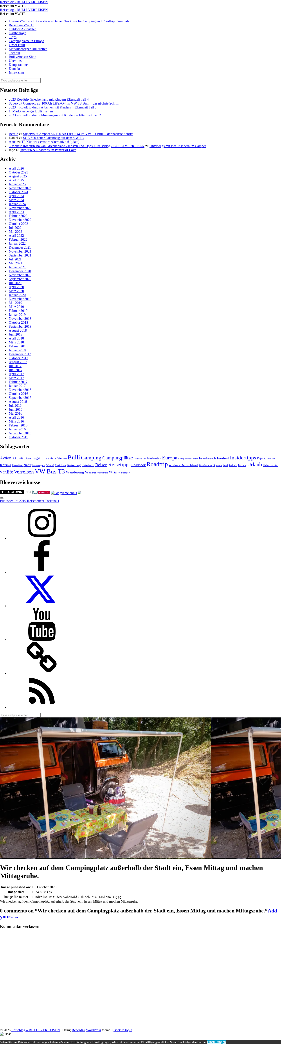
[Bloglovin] (42, 673)
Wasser (90, 472)
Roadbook (138, 465)
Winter (113, 472)
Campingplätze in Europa (26, 41)
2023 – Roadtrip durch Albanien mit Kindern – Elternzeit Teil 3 (53, 107)
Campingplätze (117, 458)
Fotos (195, 458)
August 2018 (18, 330)
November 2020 (20, 275)
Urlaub (254, 464)
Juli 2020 (15, 283)
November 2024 (20, 188)
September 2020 (20, 279)
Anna (12, 142)
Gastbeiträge (17, 33)
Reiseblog (74, 465)
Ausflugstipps (36, 458)
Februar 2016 (18, 425)
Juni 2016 (15, 409)
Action (5, 458)
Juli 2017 (15, 366)
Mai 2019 (15, 303)
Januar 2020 (17, 295)
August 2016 (18, 401)
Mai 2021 (15, 263)
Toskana (242, 465)
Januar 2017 (17, 386)
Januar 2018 (17, 350)
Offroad (50, 465)
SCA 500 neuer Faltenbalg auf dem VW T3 (53, 138)
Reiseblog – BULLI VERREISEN (35, 1030)
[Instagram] (42, 538)
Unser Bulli (17, 45)
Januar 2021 (17, 267)
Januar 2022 (17, 243)
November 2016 (20, 390)
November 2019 (20, 299)
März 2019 (16, 307)
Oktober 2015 (18, 437)
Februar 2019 (18, 310)
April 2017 (16, 374)
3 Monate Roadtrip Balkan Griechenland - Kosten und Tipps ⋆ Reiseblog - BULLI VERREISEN (76, 146)
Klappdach (269, 458)
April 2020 (16, 287)
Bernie (13, 134)
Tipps (12, 37)
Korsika (5, 465)
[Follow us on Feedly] (42, 707)
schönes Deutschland (183, 465)
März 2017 (16, 378)
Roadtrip (157, 464)
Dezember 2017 (20, 354)
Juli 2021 (15, 259)
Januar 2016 (17, 429)
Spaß (225, 465)
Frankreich (207, 458)
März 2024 (16, 200)
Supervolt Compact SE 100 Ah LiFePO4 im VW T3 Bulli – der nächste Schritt (63, 103)
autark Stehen (57, 458)
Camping (91, 458)
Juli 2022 (15, 227)
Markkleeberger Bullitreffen (28, 49)
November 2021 (20, 251)
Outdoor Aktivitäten (22, 29)
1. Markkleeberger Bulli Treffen (31, 111)
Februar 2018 (18, 346)
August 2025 (18, 176)
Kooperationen (19, 65)
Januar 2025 (17, 184)
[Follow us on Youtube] (42, 639)
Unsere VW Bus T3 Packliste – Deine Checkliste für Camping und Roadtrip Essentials (69, 21)
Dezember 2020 (20, 271)
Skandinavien (206, 465)
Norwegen (38, 465)
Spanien (217, 465)
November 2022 (20, 220)
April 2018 (16, 338)
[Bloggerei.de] (41, 493)
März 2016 (16, 421)
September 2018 (20, 326)
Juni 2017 (15, 370)
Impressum (16, 72)
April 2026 (16, 168)
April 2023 (16, 212)
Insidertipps (243, 457)
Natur (27, 465)
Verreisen (24, 472)
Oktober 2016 (18, 394)
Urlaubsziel (270, 465)
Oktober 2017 (18, 358)
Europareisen (185, 458)
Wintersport (124, 472)
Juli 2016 (15, 405)
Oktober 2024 (18, 192)
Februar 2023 (18, 216)
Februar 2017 (18, 382)
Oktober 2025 (18, 172)
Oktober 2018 (18, 322)
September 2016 (20, 397)
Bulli (74, 457)
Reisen (101, 464)
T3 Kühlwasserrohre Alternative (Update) (50, 142)
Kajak (260, 458)
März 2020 (16, 291)
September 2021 (20, 255)
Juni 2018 (15, 334)
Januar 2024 (17, 204)
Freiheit (223, 458)
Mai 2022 (15, 231)
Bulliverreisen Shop (22, 57)
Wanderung (75, 472)
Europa (169, 458)
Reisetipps (119, 464)
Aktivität (18, 458)
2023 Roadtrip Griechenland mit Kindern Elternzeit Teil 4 (49, 99)
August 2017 (18, 362)
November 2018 (20, 318)
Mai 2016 (15, 413)
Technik (14, 53)
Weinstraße (102, 472)
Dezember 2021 (20, 247)
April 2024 (16, 196)
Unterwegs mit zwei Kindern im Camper (178, 146)
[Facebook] (42, 572)
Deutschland (140, 458)
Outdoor (60, 465)
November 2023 (20, 208)
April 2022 (16, 235)
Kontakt (14, 68)
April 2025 (16, 180)
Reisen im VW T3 (21, 25)
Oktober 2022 (18, 224)
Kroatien (17, 465)
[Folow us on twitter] (42, 606)
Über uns (15, 61)
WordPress (93, 1030)
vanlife (6, 472)
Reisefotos (88, 465)
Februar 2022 (18, 239)
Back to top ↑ (122, 1030)
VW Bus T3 (50, 471)
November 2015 (20, 433)
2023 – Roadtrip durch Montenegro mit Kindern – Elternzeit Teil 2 (55, 115)
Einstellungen (216, 1042)
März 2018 (16, 342)
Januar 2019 (17, 314)
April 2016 (16, 417)
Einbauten (154, 458)
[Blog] (64, 493)
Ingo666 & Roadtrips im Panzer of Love (48, 150)
